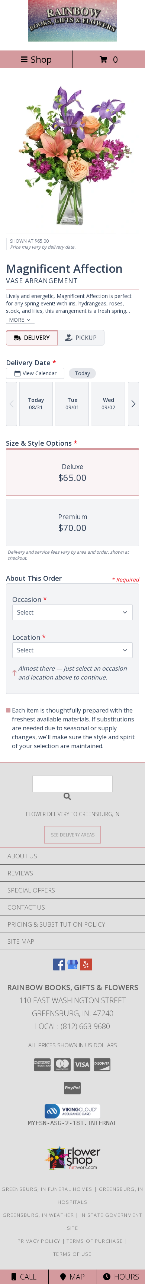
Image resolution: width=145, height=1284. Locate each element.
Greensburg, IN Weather (38, 1215)
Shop (41, 59)
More (16, 319)
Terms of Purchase (95, 1241)
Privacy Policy (38, 1241)
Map (75, 1277)
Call (26, 1277)
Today (82, 373)
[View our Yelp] (86, 968)
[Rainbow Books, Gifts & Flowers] (72, 39)
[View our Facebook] (59, 968)
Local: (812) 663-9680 (72, 1026)
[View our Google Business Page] (72, 968)
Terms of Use (72, 1254)
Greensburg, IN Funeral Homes (46, 1189)
